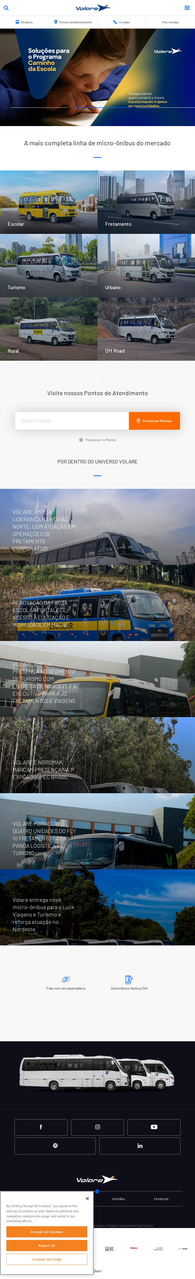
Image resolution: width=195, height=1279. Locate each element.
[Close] (87, 1198)
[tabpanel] (97, 77)
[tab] (39, 107)
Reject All (47, 1245)
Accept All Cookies (47, 1232)
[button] (186, 8)
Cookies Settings (47, 1259)
